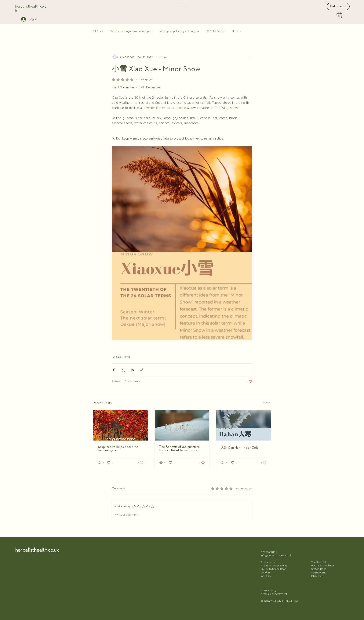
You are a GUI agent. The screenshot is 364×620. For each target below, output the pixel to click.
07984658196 (269, 552)
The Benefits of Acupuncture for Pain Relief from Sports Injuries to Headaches (179, 448)
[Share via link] (141, 370)
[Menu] (184, 6)
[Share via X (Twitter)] (123, 370)
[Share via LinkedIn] (132, 370)
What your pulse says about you (179, 31)
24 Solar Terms (215, 31)
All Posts (98, 31)
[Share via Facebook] (113, 370)
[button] (339, 15)
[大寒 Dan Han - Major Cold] (243, 425)
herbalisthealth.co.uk (37, 550)
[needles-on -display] (182, 425)
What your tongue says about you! (131, 31)
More (235, 31)
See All (267, 402)
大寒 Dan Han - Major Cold (239, 447)
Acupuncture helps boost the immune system (118, 448)
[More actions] (250, 57)
